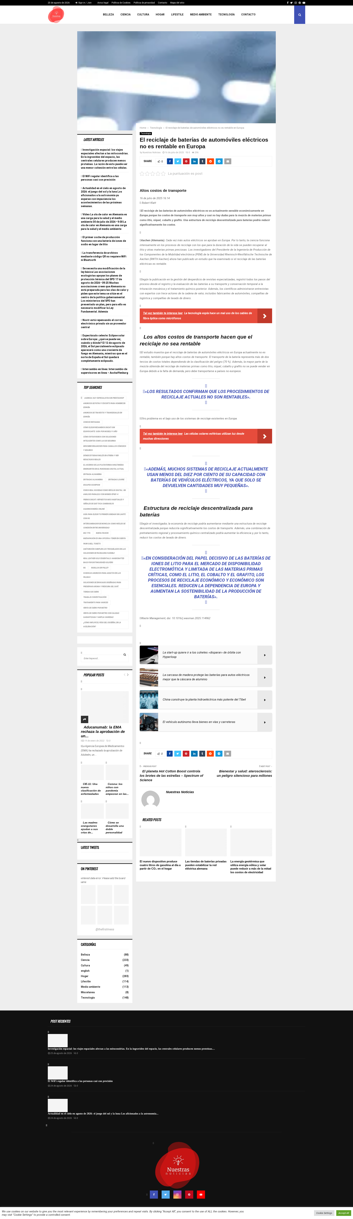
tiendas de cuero (91, 592)
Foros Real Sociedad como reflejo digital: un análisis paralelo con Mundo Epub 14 (104, 492)
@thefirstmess (105, 929)
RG (84, 568)
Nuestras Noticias (152, 152)
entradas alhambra (93, 480)
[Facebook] (154, 1195)
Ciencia (125, 14)
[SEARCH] (125, 654)
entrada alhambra (92, 474)
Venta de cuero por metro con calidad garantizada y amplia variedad (101, 615)
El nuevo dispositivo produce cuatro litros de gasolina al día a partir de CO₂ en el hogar (160, 865)
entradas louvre (116, 480)
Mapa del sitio (177, 2)
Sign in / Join (85, 2)
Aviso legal (102, 2)
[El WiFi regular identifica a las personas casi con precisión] (58, 1073)
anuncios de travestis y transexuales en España (102, 415)
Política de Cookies (121, 2)
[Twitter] (166, 1195)
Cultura (143, 14)
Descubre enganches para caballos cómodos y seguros (104, 448)
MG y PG (86, 533)
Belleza (108, 14)
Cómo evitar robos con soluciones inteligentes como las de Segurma (99, 439)
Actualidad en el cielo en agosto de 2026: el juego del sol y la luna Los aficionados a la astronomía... (103, 1113)
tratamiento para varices (95, 603)
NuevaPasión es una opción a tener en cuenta (104, 538)
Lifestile (177, 14)
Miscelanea (88, 992)
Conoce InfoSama (91, 422)
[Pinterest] (189, 1195)
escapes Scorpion (91, 485)
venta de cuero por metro (95, 608)
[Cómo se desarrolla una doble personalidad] (117, 811)
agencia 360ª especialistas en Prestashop (104, 398)
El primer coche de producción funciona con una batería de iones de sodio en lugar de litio (103, 241)
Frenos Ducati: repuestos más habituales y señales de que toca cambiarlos (103, 502)
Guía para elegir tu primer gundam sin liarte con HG (104, 516)
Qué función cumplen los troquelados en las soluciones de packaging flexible (104, 551)
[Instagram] (177, 1195)
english (85, 970)
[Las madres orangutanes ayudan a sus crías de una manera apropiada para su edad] (92, 811)
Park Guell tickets (92, 544)
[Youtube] (201, 1195)
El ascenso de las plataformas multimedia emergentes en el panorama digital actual (103, 467)
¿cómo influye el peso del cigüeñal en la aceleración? (102, 625)
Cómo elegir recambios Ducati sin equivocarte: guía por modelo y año (100, 429)
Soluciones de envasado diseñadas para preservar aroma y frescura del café (102, 584)
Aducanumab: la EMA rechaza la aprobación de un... (103, 731)
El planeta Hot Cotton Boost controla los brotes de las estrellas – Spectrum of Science (171, 775)
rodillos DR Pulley (99, 568)
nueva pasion (102, 533)
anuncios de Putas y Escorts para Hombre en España (104, 405)
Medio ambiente (201, 14)
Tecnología (226, 14)
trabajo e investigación (94, 597)
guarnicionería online (94, 509)
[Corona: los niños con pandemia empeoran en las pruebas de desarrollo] (117, 772)
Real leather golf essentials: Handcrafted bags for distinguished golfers (103, 560)
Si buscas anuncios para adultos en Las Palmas (102, 575)
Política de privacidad (144, 2)
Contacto (162, 2)
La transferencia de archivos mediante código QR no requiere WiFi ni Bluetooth (103, 256)
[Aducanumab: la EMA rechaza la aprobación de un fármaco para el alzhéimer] (105, 707)
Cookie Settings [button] (324, 1213)
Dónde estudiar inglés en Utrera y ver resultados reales (101, 458)
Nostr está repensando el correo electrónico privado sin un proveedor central (103, 324)
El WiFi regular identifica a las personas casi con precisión (80, 1081)
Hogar (160, 14)
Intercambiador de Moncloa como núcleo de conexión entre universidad (104, 526)
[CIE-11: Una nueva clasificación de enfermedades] (92, 772)
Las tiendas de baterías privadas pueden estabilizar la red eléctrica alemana (206, 865)
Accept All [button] (343, 1213)
